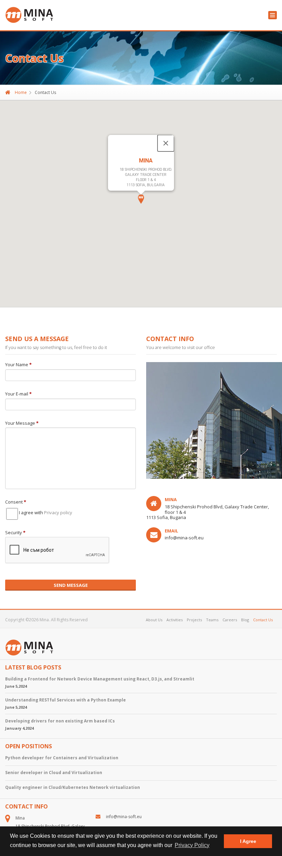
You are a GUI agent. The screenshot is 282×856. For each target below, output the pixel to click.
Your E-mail (18, 394)
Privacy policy (58, 512)
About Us (154, 619)
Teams (212, 619)
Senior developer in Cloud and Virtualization (53, 772)
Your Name (18, 365)
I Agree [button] (248, 841)
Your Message (22, 423)
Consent (15, 502)
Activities (174, 619)
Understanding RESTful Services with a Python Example (65, 700)
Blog (245, 619)
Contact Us (263, 619)
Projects (194, 619)
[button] (141, 199)
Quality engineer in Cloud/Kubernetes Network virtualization (72, 787)
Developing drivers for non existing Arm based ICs (60, 721)
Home (20, 92)
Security (15, 533)
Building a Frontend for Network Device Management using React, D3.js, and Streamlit (99, 679)
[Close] (166, 143)
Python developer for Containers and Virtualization (61, 758)
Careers (230, 619)
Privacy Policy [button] (192, 845)
